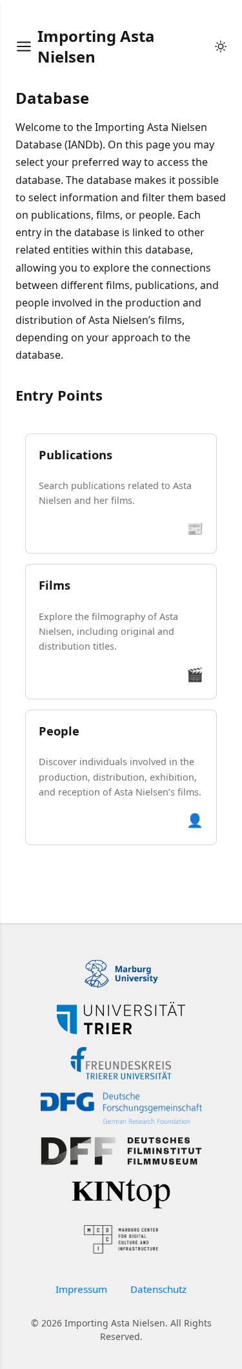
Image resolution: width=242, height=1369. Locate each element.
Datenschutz (158, 1289)
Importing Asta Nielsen (96, 46)
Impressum (81, 1289)
